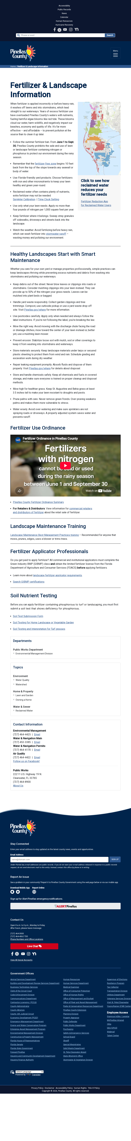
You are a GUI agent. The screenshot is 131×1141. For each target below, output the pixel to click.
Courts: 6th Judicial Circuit (23, 1014)
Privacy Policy (37, 1088)
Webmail (112, 1032)
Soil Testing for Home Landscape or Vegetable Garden (43, 622)
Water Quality (22, 680)
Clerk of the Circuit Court (22, 991)
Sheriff (67, 1041)
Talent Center (114, 1035)
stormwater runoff (56, 233)
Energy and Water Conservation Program (29, 1025)
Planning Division (72, 1014)
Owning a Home (24, 700)
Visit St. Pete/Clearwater (119, 1002)
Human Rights (80, 1088)
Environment (20, 676)
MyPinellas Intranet (117, 1020)
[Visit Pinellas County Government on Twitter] (59, 30)
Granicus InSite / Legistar (119, 1016)
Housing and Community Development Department (34, 1056)
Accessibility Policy (64, 1088)
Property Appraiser (72, 1018)
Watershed (21, 684)
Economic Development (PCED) (25, 1018)
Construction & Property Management (28, 1037)
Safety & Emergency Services (77, 1033)
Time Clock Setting (48, 199)
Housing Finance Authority (23, 1060)
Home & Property (23, 691)
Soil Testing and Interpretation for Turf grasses (39, 628)
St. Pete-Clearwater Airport (76, 1052)
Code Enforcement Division (24, 995)
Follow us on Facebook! (26, 761)
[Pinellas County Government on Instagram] (71, 29)
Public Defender (71, 1021)
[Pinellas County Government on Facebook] (55, 29)
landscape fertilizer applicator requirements (57, 575)
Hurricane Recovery (64, 25)
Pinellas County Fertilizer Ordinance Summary (38, 502)
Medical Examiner (72, 987)
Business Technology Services (25, 987)
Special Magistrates (73, 1044)
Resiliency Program (117, 983)
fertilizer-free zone (45, 163)
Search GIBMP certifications (28, 581)
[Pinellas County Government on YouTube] (65, 29)
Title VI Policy (94, 1088)
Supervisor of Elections (118, 979)
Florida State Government (23, 1048)
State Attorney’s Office (74, 1056)
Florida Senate (18, 1044)
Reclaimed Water (24, 710)
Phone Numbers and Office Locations (26, 939)
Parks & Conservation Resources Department (84, 1006)
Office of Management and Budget (80, 998)
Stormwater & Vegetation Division (79, 1060)
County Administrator (21, 1006)
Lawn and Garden (24, 695)
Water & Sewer (21, 706)
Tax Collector (114, 987)
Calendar (64, 17)
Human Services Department (77, 983)
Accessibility (64, 6)
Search (110, 35)
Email (37, 734)
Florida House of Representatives (26, 1041)
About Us (18, 785)
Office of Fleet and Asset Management (81, 1002)
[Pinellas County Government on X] (17, 954)
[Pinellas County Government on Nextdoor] (76, 29)
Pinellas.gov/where (35, 309)
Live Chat (33, 946)
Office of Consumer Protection (78, 991)
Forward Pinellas (19, 1052)
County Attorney (19, 1010)
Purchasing (69, 1029)
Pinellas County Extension (76, 1010)
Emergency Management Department (28, 1021)
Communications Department (25, 998)
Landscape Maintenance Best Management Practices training (44, 535)
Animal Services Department (24, 979)
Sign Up (115, 859)
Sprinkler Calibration (24, 199)
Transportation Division (118, 991)
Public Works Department (28, 649)
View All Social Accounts (21, 960)
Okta (110, 1024)
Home (13, 66)
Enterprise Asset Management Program (29, 1029)
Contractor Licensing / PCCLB (25, 1002)
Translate (36, 1075)
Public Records (64, 9)
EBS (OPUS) (113, 1028)
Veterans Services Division (120, 998)
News (64, 13)
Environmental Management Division (34, 653)
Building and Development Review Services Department (36, 983)
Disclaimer (49, 1088)
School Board (70, 1037)
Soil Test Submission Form (28, 616)
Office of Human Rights (75, 995)
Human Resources (64, 21)
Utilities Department (117, 995)
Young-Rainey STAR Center (120, 1006)
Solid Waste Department (75, 1048)
